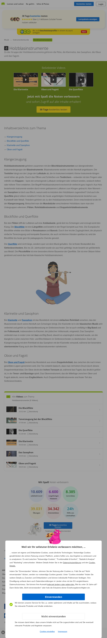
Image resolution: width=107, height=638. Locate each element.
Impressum (62, 631)
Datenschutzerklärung (72, 563)
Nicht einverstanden (53, 616)
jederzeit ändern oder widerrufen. (61, 584)
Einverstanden (53, 596)
